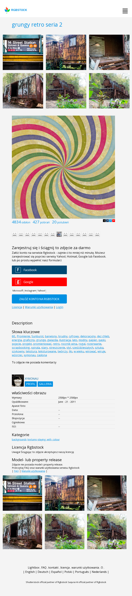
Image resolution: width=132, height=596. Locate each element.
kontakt (53, 567)
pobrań (45, 222)
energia (17, 340)
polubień (63, 222)
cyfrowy (74, 336)
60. (13, 336)
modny (83, 340)
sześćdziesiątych (83, 347)
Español (56, 572)
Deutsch (43, 572)
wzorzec (17, 355)
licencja (65, 567)
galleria (45, 384)
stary (44, 347)
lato (74, 340)
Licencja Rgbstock (28, 447)
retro (56, 344)
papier (93, 340)
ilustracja (65, 340)
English (30, 572)
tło (70, 351)
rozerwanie (94, 344)
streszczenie (57, 347)
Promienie (23, 336)
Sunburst (37, 336)
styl (69, 347)
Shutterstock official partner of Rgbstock (46, 582)
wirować (90, 351)
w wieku (79, 351)
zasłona (42, 355)
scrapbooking (21, 347)
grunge (41, 340)
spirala (35, 347)
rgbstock (19, 10)
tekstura (31, 351)
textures (32, 439)
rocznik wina (69, 344)
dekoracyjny (88, 336)
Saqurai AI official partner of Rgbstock (87, 582)
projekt (27, 344)
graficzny (29, 340)
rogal (82, 344)
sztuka (99, 347)
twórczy (63, 351)
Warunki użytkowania (33, 471)
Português (82, 572)
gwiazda (52, 340)
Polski (68, 572)
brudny (63, 336)
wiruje (101, 351)
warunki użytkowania (85, 567)
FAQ (16, 471)
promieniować (42, 344)
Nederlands (99, 572)
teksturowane (47, 351)
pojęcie (16, 344)
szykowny (18, 351)
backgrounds (19, 439)
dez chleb (103, 336)
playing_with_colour (49, 439)
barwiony (51, 336)
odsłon (25, 222)
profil (30, 384)
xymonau (30, 355)
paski (101, 340)
